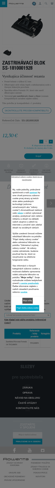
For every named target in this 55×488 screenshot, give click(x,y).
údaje (20, 213)
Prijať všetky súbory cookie (28, 308)
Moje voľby (27, 301)
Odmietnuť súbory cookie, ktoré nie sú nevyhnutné (26, 178)
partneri (33, 192)
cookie (24, 292)
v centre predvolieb (29, 283)
